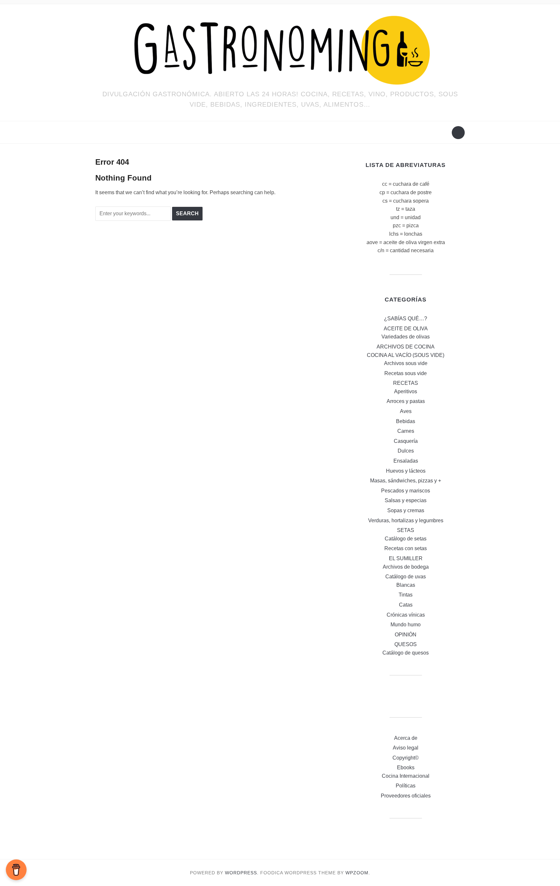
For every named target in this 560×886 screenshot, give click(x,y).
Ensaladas (405, 461)
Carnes (405, 431)
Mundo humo (406, 624)
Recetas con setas (405, 548)
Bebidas (405, 421)
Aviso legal (405, 747)
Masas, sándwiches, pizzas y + (405, 480)
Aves (406, 411)
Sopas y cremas (405, 510)
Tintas (406, 594)
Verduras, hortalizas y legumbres (405, 520)
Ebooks (405, 767)
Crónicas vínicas (406, 615)
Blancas (405, 585)
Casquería (406, 441)
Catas (406, 605)
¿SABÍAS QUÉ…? (405, 318)
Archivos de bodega (406, 567)
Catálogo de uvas (405, 576)
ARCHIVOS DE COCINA (406, 346)
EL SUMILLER (406, 558)
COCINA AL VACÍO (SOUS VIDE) (405, 355)
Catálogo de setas (405, 538)
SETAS (405, 530)
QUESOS (405, 644)
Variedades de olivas (405, 336)
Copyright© (405, 758)
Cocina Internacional (405, 776)
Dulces (406, 451)
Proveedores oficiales (406, 795)
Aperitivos (405, 391)
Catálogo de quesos (405, 653)
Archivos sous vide (405, 363)
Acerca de (405, 738)
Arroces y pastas (406, 401)
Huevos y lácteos (406, 471)
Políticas (405, 785)
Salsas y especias (405, 500)
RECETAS (405, 383)
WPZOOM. (357, 872)
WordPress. (242, 872)
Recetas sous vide (405, 373)
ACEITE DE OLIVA (406, 328)
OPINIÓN (405, 634)
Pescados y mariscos (405, 490)
